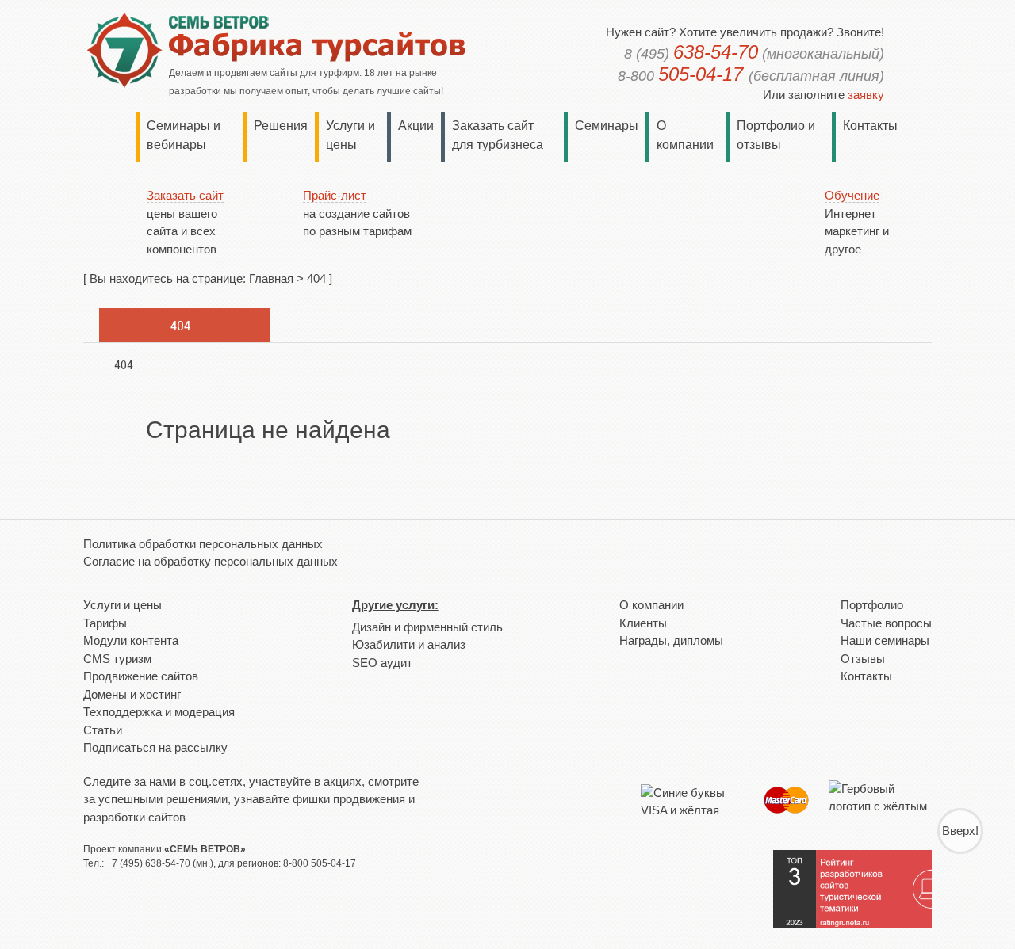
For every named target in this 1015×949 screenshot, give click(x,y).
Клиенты (643, 623)
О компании (651, 605)
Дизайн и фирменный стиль (427, 627)
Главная (271, 278)
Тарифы (105, 623)
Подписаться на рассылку (155, 747)
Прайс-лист (334, 195)
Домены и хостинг (132, 694)
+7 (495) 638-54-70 (148, 863)
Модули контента (130, 640)
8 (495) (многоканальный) (754, 54)
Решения (281, 125)
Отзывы (863, 658)
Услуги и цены (122, 605)
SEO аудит (382, 662)
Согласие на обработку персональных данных (210, 561)
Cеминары (606, 125)
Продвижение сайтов (140, 676)
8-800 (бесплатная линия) (751, 76)
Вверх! (960, 830)
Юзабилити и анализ (408, 644)
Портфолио (872, 605)
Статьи (102, 730)
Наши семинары (885, 640)
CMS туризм (117, 658)
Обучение (852, 195)
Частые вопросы (886, 623)
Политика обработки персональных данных (203, 544)
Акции (416, 125)
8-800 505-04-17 (319, 863)
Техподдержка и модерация (159, 711)
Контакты (870, 125)
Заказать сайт (185, 195)
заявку (866, 94)
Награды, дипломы (671, 640)
